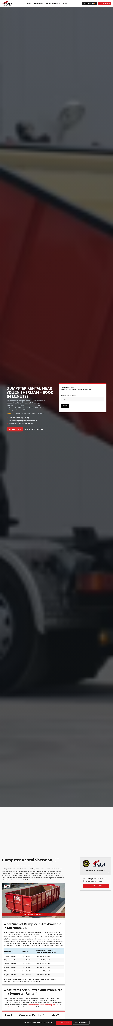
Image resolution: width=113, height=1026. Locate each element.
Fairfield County (11, 865)
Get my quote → (15, 429)
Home (3, 865)
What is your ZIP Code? (68, 395)
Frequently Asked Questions (95, 871)
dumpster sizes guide (11, 1007)
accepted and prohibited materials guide (41, 1005)
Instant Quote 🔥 (91, 3)
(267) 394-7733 (106, 3)
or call (34, 429)
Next (65, 406)
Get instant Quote (81, 1022)
